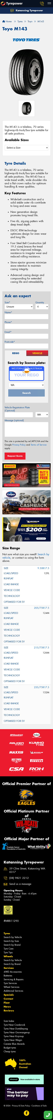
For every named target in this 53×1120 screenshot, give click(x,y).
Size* (7, 302)
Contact (8, 998)
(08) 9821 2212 (19, 878)
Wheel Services (11, 987)
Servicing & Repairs (13, 979)
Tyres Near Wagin (13, 1040)
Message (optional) (14, 420)
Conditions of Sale (39, 1105)
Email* (8, 332)
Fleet (7, 1002)
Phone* (8, 322)
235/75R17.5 (41, 687)
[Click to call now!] (42, 3)
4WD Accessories (13, 971)
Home (8, 21)
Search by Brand (12, 944)
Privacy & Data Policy (21, 1105)
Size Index (9, 1021)
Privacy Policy (18, 444)
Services (9, 968)
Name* (8, 312)
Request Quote (15, 456)
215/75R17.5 (41, 647)
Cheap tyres (10, 1051)
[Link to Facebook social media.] (26, 1113)
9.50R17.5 (43, 568)
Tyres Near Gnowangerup (17, 1032)
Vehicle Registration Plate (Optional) (17, 409)
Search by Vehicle (13, 937)
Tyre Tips (8, 952)
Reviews (9, 1010)
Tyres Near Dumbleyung (16, 1028)
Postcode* (10, 341)
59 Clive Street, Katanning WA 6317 (27, 870)
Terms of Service (39, 444)
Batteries (8, 975)
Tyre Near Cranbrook (14, 1024)
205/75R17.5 (41, 607)
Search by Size (11, 941)
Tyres (7, 933)
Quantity (39, 302)
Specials (9, 994)
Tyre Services (10, 983)
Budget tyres (10, 1047)
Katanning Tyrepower (29, 10)
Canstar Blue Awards (14, 1043)
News (7, 1006)
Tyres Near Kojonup (14, 1036)
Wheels (8, 956)
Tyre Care (8, 948)
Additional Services (13, 990)
